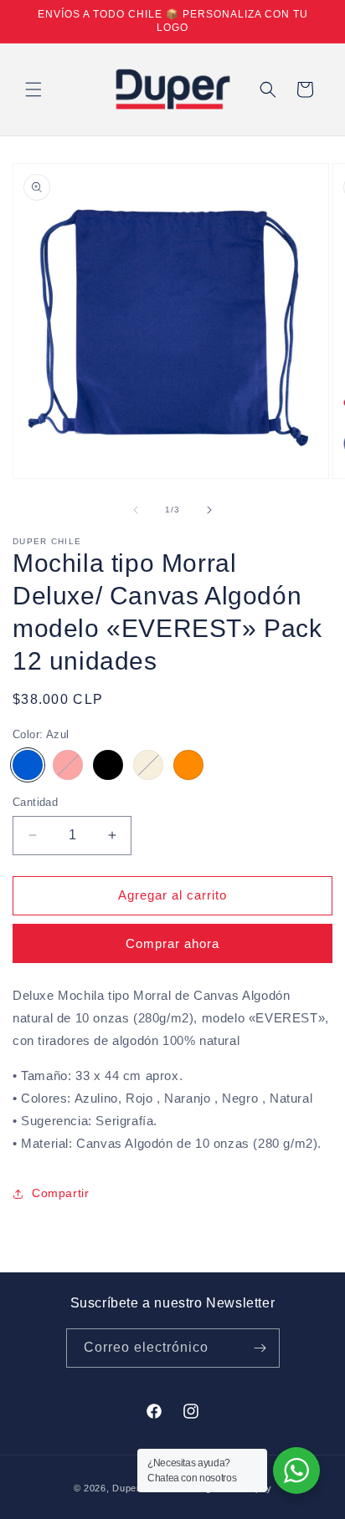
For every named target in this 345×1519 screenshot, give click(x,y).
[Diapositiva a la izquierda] (135, 510)
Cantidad (35, 802)
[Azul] (28, 765)
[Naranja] (188, 765)
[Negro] (108, 765)
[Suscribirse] (260, 1348)
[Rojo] (68, 765)
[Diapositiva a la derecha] (209, 510)
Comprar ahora (172, 943)
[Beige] (148, 765)
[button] (33, 89)
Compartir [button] (60, 1193)
